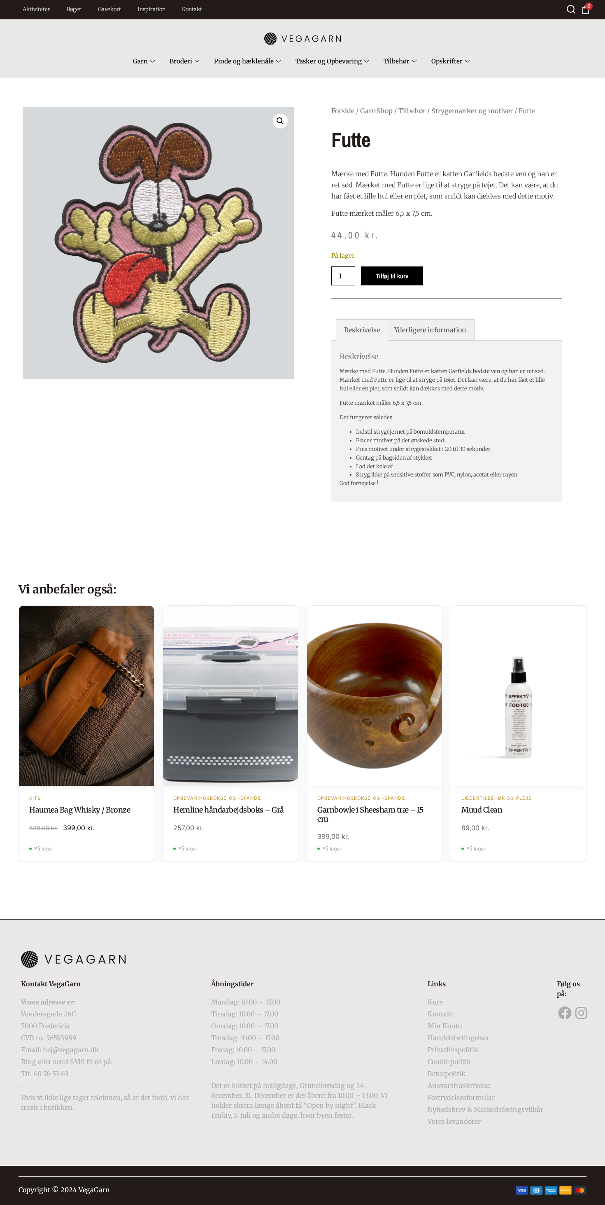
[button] (280, 121)
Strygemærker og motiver (472, 111)
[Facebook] (565, 1013)
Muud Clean (481, 810)
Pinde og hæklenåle (244, 61)
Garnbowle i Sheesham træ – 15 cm (370, 814)
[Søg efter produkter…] (571, 9)
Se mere (86, 696)
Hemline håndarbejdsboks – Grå (228, 810)
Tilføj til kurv (392, 275)
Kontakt (192, 9)
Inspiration (151, 9)
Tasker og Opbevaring (329, 61)
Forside (342, 111)
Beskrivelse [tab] (362, 330)
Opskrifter (447, 61)
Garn (140, 61)
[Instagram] (581, 1013)
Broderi (181, 61)
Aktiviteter (36, 9)
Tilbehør (397, 61)
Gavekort (109, 9)
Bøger (74, 9)
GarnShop (376, 111)
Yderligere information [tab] (430, 330)
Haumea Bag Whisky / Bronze (79, 810)
